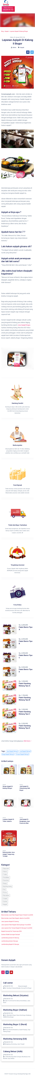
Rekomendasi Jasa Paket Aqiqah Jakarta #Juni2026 (15, 918)
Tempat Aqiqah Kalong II (22, 754)
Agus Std (27, 1074)
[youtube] (11, 972)
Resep (5, 883)
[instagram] (3, 972)
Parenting (6, 880)
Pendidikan (6, 877)
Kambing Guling (7, 886)
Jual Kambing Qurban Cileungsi (9, 941)
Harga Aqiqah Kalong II (8, 754)
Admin (14, 47)
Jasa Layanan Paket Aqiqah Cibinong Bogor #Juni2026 (16, 924)
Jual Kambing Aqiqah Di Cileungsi (10, 944)
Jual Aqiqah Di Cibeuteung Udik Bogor (25, 788)
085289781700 (8, 986)
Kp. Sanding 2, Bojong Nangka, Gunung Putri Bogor (18, 988)
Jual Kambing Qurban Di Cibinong (10, 937)
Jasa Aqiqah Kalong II (12, 751)
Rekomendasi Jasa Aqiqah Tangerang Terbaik (9, 854)
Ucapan (5, 898)
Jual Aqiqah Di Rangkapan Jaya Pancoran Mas (25, 821)
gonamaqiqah (23, 986)
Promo (5, 892)
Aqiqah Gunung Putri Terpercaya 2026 (11, 931)
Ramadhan (6, 895)
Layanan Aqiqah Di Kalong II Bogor (19, 31)
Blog (2, 31)
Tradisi (5, 874)
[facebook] (28, 52)
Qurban (5, 901)
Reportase (6, 868)
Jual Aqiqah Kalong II (25, 751)
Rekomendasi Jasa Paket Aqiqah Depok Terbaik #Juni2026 (17, 915)
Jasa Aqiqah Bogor (24, 325)
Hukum (5, 871)
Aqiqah (7, 31)
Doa (4, 889)
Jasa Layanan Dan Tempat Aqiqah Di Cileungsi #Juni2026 (16, 928)
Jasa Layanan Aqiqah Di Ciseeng (10, 921)
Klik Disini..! (27, 741)
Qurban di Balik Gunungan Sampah (10, 934)
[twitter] (32, 52)
